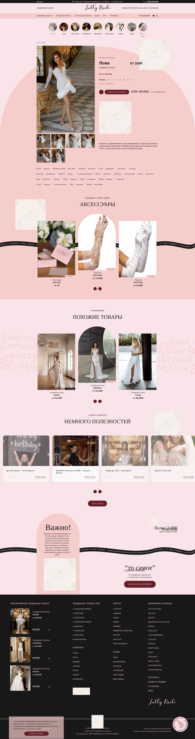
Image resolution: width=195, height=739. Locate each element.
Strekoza (152, 657)
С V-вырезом (78, 631)
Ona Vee (151, 613)
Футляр (116, 635)
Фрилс (57, 395)
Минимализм (119, 662)
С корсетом (78, 635)
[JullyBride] (97, 8)
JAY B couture (154, 609)
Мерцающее (110, 168)
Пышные (117, 613)
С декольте (78, 626)
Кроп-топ (117, 639)
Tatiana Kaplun (155, 670)
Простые (117, 666)
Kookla (151, 626)
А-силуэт (117, 609)
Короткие (47, 168)
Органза (76, 666)
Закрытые (73, 179)
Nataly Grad (153, 661)
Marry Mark (102, 57)
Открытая (47, 184)
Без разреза (91, 179)
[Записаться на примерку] (180, 724)
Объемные (107, 174)
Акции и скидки (157, 682)
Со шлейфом (78, 618)
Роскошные (121, 168)
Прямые (117, 626)
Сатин (75, 653)
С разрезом (78, 613)
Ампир (116, 622)
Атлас (75, 657)
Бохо (115, 657)
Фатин (75, 670)
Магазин (39, 42)
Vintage (151, 644)
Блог (150, 691)
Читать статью (40, 477)
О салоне (153, 686)
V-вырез (70, 174)
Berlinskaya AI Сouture (159, 622)
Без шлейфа (98, 184)
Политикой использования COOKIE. (30, 729)
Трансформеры (120, 644)
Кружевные (118, 670)
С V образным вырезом (84, 174)
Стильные (132, 168)
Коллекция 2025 (110, 57)
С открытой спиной (60, 184)
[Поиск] (157, 15)
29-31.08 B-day (144, 16)
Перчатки (97, 275)
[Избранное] (154, 15)
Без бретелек (50, 174)
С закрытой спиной (82, 622)
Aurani (151, 618)
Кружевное (78, 679)
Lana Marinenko (155, 635)
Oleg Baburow (154, 665)
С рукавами (120, 179)
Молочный (79, 184)
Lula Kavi (152, 639)
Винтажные (118, 679)
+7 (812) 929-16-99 (158, 92)
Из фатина (91, 168)
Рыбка (116, 618)
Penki (150, 652)
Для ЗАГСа (46, 179)
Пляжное (57, 179)
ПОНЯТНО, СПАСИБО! (36, 733)
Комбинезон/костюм (122, 631)
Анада (138, 395)
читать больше (97, 503)
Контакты (153, 677)
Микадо (76, 662)
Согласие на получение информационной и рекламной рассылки (152, 731)
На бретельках (79, 639)
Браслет (57, 282)
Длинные (109, 179)
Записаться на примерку (117, 92)
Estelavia (152, 631)
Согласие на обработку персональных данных (157, 728)
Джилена (97, 388)
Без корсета (150, 174)
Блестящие (118, 675)
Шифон (76, 675)
